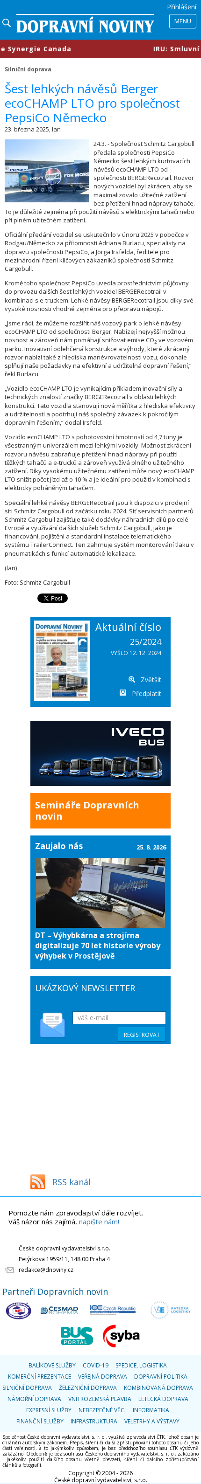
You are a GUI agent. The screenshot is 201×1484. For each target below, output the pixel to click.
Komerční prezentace (39, 1376)
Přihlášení (181, 6)
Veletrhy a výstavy (151, 1421)
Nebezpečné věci (102, 1410)
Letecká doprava (163, 1399)
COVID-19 (95, 1365)
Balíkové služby (52, 1365)
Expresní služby (49, 1410)
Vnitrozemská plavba (99, 1399)
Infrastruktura (94, 1421)
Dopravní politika (160, 1376)
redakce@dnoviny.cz (46, 1270)
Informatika (151, 1410)
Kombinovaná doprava (158, 1388)
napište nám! (99, 1221)
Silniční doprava (28, 69)
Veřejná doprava (102, 1376)
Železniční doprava (88, 1388)
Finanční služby (40, 1421)
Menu (182, 21)
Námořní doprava (34, 1399)
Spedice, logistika (141, 1365)
